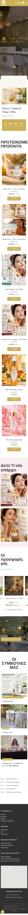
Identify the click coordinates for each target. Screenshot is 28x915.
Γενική (5, 728)
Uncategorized (16, 697)
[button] (14, 199)
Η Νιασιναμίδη (7, 701)
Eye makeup (7, 759)
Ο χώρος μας (7, 732)
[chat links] (2, 912)
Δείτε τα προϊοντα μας (11, 639)
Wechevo (21, 906)
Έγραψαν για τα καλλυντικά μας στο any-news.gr (12, 764)
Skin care (6, 697)
